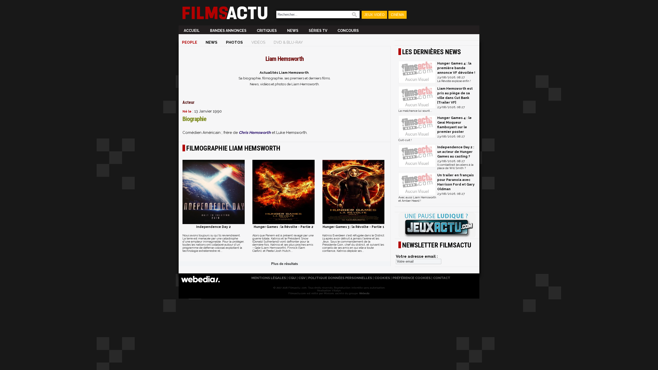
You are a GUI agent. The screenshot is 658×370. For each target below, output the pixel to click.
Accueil (192, 31)
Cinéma (397, 15)
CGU (292, 278)
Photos (234, 42)
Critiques (267, 31)
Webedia (364, 293)
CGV (302, 278)
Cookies (382, 278)
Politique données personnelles (340, 278)
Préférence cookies (411, 278)
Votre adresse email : (417, 256)
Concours (348, 31)
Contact (441, 278)
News (292, 31)
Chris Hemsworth (255, 132)
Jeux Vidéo (374, 15)
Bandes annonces (228, 31)
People (189, 42)
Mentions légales (268, 278)
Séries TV (318, 31)
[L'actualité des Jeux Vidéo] (437, 225)
